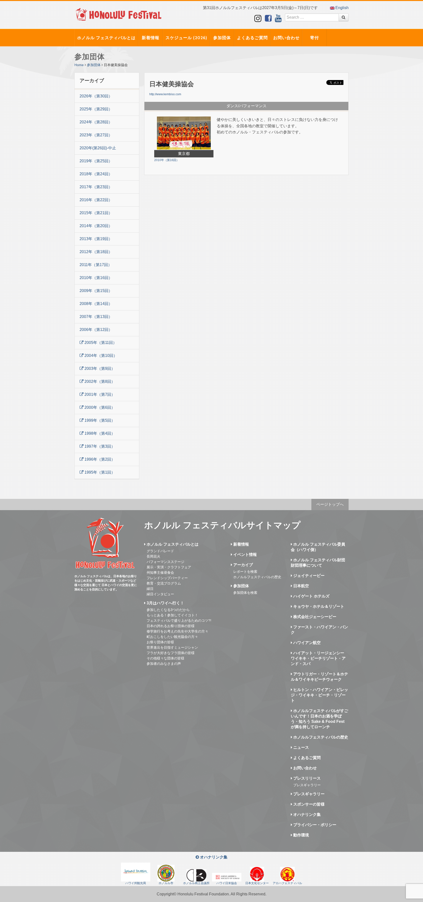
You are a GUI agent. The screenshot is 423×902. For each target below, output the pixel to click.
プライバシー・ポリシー (314, 825)
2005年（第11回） (100, 342)
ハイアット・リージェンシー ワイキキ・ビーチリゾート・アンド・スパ (318, 658)
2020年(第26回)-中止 (98, 148)
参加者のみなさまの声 (164, 664)
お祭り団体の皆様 (160, 642)
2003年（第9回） (99, 368)
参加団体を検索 (245, 593)
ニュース (300, 747)
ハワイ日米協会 (226, 883)
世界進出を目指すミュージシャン (172, 647)
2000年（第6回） (99, 407)
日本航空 (300, 586)
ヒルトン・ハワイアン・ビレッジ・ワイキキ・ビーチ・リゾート (319, 695)
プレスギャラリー (307, 785)
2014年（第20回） (96, 226)
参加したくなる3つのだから (168, 610)
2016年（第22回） (96, 200)
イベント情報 (244, 554)
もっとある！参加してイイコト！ (172, 615)
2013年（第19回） (96, 239)
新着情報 (150, 37)
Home (79, 65)
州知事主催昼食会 (160, 572)
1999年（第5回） (99, 420)
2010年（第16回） (96, 278)
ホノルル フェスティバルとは (106, 37)
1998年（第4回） (99, 433)
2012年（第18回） (96, 252)
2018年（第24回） (96, 174)
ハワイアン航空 (306, 643)
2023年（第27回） (96, 135)
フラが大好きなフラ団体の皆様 (171, 653)
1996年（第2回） (99, 459)
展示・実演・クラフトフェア (169, 567)
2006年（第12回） (96, 330)
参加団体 (222, 37)
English (341, 8)
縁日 (150, 589)
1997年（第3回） (99, 446)
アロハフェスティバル (287, 883)
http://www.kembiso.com (165, 94)
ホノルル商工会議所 (196, 883)
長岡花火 (153, 556)
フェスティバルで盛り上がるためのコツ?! (179, 620)
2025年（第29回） (96, 109)
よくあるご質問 (252, 37)
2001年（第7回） (99, 394)
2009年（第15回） (96, 291)
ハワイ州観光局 (135, 883)
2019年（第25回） (96, 161)
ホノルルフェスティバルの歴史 (257, 577)
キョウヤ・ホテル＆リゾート (318, 606)
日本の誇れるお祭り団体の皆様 (171, 626)
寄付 (314, 37)
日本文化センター (257, 883)
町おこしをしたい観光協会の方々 (172, 637)
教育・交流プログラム (164, 583)
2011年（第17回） (96, 265)
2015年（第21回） (96, 213)
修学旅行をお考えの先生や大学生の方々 (177, 631)
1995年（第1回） (99, 472)
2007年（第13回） (96, 317)
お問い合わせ (286, 37)
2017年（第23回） (96, 187)
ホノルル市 (166, 883)
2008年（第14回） (96, 304)
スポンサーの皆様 (308, 804)
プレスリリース (306, 778)
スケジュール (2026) (186, 37)
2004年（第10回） (100, 355)
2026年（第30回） (96, 96)
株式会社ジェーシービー (314, 617)
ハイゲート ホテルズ (310, 596)
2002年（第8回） (99, 381)
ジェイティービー (308, 576)
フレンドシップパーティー (167, 578)
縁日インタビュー (160, 594)
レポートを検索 (245, 572)
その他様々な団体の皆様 (165, 658)
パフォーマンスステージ (165, 562)
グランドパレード (160, 551)
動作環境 (300, 835)
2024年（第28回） (96, 122)
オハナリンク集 (306, 814)
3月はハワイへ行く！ (165, 603)
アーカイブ (242, 565)
